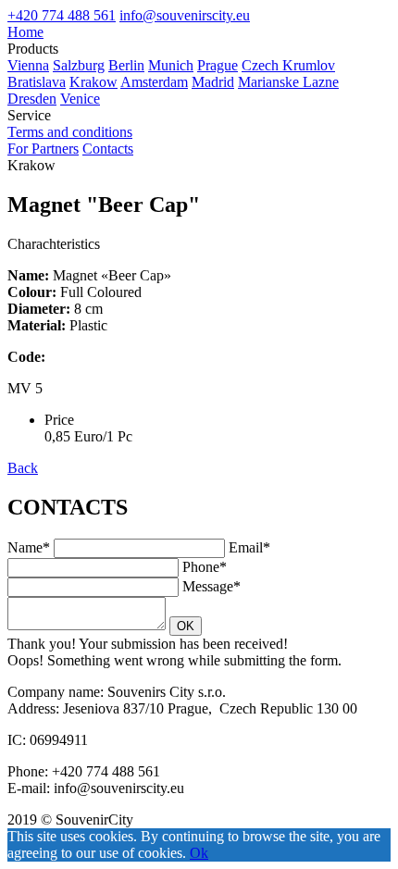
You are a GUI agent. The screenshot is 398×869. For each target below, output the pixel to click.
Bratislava (36, 82)
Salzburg (79, 65)
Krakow (93, 82)
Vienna (28, 65)
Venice (80, 98)
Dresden (31, 98)
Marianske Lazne (288, 82)
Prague (217, 65)
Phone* (204, 567)
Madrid (213, 82)
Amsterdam (154, 82)
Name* (28, 547)
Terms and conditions (69, 132)
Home (25, 32)
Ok (199, 853)
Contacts (107, 148)
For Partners (43, 148)
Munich (170, 65)
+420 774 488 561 (61, 15)
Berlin (126, 65)
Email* (249, 547)
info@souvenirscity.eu (184, 15)
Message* (211, 586)
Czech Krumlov (288, 65)
